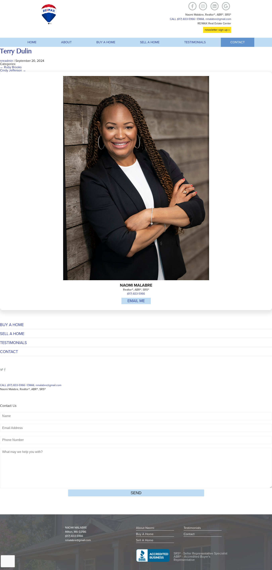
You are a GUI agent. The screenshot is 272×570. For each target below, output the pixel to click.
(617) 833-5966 (136, 293)
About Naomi (145, 528)
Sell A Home (149, 42)
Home (31, 42)
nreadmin (6, 61)
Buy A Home (105, 42)
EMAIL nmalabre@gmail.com (214, 19)
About (66, 42)
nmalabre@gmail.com (78, 540)
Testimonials (195, 42)
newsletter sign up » (217, 30)
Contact (237, 42)
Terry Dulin (16, 51)
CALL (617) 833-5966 (182, 19)
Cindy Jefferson (13, 70)
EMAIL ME (136, 301)
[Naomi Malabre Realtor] (49, 23)
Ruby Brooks (11, 67)
